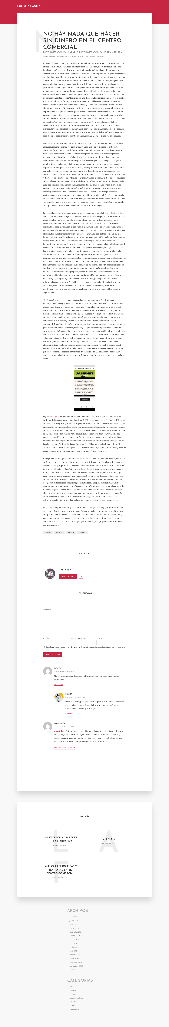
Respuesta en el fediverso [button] (64, 747)
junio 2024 (74, 947)
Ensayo (102, 56)
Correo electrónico (79, 638)
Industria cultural (76, 998)
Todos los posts (68, 576)
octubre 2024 (75, 936)
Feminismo (74, 994)
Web (100, 638)
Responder (58, 684)
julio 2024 (73, 943)
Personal (82, 532)
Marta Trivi (50, 56)
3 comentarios (62, 56)
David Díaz (60, 724)
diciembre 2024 (76, 932)
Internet (71, 532)
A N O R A (108, 839)
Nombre (47, 638)
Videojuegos (75, 1009)
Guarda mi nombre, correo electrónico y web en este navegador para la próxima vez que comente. (85, 647)
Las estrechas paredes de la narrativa (60, 839)
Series (72, 1006)
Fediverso (59, 532)
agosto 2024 (74, 939)
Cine (71, 987)
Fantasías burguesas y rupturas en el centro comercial (60, 870)
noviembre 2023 (76, 966)
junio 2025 (74, 921)
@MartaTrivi (59, 731)
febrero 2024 (75, 955)
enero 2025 (74, 928)
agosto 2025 (74, 917)
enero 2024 (74, 958)
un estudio (54, 417)
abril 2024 (73, 951)
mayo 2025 (74, 924)
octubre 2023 (75, 970)
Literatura (73, 1002)
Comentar (47, 610)
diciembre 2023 (76, 962)
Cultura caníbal (29, 6)
